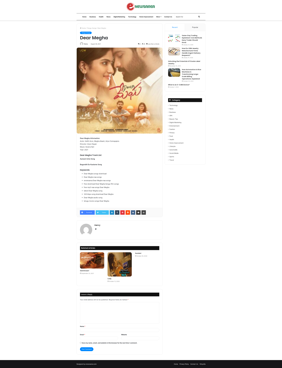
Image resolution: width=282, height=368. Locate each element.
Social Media (173, 153)
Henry (86, 44)
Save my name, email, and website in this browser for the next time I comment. (109, 343)
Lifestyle (172, 146)
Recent (175, 27)
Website (124, 334)
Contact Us (168, 17)
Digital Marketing (119, 17)
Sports (171, 156)
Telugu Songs (91, 28)
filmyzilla (202, 364)
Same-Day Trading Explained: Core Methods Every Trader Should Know (192, 39)
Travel (171, 160)
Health (101, 17)
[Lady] (120, 264)
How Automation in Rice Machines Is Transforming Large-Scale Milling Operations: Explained (191, 74)
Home (84, 17)
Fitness (171, 133)
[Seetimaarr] (92, 260)
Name (82, 326)
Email (82, 334)
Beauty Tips (173, 119)
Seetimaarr (84, 271)
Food (171, 136)
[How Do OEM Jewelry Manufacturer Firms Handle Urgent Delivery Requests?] (174, 51)
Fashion (172, 129)
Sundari (138, 253)
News (108, 17)
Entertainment (174, 126)
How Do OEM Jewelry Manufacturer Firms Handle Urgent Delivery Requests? (191, 51)
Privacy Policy (184, 364)
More (158, 17)
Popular (195, 27)
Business (93, 17)
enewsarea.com (91, 364)
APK (170, 115)
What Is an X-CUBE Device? (179, 85)
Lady (109, 279)
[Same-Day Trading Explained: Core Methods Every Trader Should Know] (174, 38)
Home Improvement (146, 17)
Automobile (173, 150)
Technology (132, 17)
